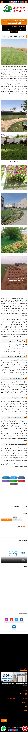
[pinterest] (18, 2)
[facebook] (10, 2)
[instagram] (14, 2)
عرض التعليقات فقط (16, 519)
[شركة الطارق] (14, 9)
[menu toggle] (26, 2)
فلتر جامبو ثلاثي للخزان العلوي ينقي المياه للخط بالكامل (14, 684)
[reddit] (12, 2)
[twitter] (16, 2)
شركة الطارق (8, 727)
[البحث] (2, 2)
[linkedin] (21, 2)
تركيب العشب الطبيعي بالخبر (11, 29)
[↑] (14, 726)
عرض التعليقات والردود (6, 519)
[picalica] (19, 730)
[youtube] (23, 2)
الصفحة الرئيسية (21, 29)
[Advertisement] (16, 589)
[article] (14, 492)
